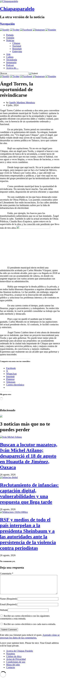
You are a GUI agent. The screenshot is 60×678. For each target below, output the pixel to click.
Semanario (11, 62)
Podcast (10, 65)
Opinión (10, 37)
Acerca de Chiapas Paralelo (19, 651)
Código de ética (13, 656)
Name (8, 598)
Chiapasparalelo (17, 8)
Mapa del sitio (13, 664)
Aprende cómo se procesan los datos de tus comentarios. (30, 636)
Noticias (10, 40)
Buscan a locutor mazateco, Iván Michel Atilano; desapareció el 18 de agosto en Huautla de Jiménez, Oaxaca (28, 456)
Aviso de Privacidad (16, 659)
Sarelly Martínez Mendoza (22, 102)
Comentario (6, 573)
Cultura (9, 57)
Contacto (10, 667)
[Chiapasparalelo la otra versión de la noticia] (30, 1)
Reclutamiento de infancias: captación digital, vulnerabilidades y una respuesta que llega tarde (29, 493)
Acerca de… (12, 68)
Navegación (7, 23)
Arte (8, 54)
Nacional (16, 46)
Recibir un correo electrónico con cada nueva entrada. (30, 624)
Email (8, 604)
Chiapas (16, 43)
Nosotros (10, 653)
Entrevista (17, 51)
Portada (10, 35)
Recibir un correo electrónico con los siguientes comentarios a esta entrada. (25, 617)
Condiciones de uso (15, 662)
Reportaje (17, 48)
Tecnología (11, 59)
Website (4, 610)
